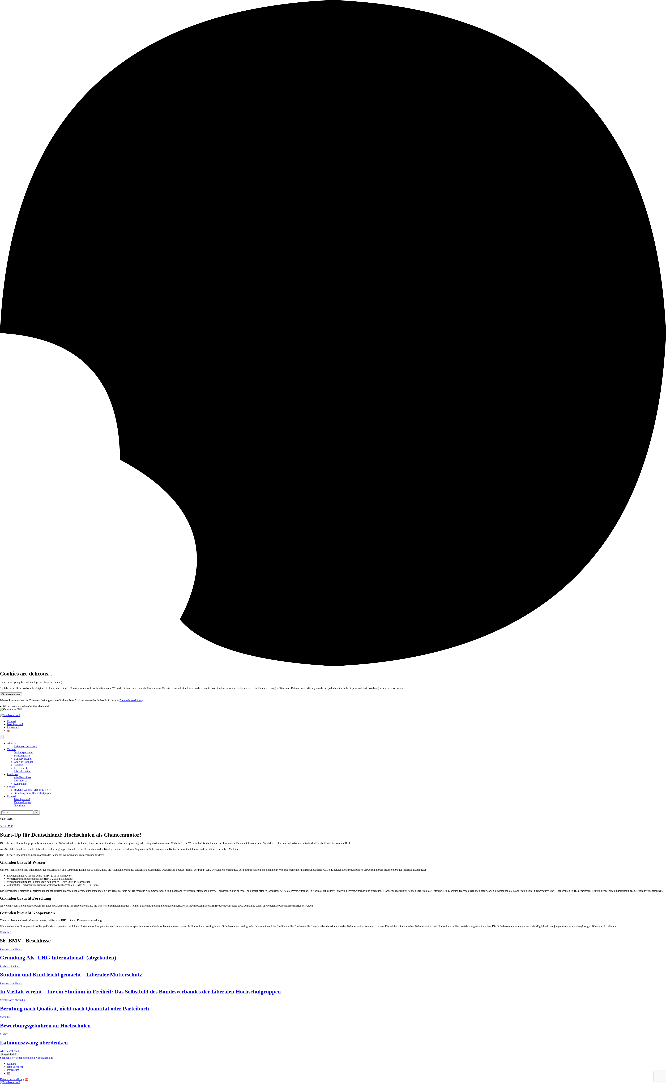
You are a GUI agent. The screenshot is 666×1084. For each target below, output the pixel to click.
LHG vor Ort (21, 768)
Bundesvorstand (23, 758)
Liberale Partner (22, 771)
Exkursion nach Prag (25, 746)
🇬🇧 (8, 730)
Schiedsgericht (22, 755)
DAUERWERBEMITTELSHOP (32, 789)
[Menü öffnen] (1, 737)
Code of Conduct (23, 761)
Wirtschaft (5, 932)
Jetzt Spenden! (15, 724)
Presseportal (20, 780)
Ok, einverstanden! (10, 694)
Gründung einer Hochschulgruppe (32, 793)
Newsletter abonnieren (22, 1057)
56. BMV (6, 826)
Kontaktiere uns (44, 1057)
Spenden (5, 1057)
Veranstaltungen (22, 802)
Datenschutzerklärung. (131, 700)
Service (11, 786)
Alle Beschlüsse (22, 777)
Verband (11, 749)
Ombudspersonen (23, 752)
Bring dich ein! (8, 1054)
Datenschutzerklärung (12, 1079)
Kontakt (11, 721)
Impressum (13, 727)
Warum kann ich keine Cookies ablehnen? (26, 706)
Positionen (12, 774)
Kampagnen (20, 783)
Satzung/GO (21, 764)
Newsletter (20, 805)
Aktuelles (12, 743)
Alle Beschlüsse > (10, 1050)
